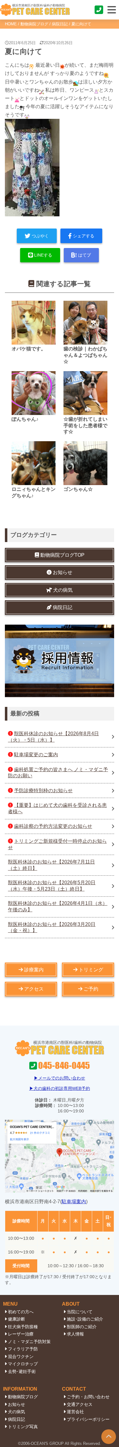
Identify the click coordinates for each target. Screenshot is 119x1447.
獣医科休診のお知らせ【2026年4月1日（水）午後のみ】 (57, 906)
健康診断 (16, 1319)
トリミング (91, 969)
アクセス (34, 988)
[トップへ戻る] (108, 1436)
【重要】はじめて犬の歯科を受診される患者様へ (57, 808)
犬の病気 (16, 1411)
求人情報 (75, 1334)
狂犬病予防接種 (23, 1326)
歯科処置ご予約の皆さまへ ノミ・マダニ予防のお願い (58, 772)
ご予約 (91, 988)
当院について (79, 1311)
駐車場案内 (74, 1201)
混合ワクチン (21, 1356)
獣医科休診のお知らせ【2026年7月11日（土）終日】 (51, 865)
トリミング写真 (23, 1426)
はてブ (84, 255)
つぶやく (40, 235)
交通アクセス (79, 1404)
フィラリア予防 (23, 1348)
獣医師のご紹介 (82, 1326)
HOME (11, 24)
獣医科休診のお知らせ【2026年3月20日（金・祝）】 (52, 927)
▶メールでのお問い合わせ (59, 1078)
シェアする (83, 235)
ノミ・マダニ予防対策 (29, 1341)
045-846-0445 (99, 10)
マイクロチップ (23, 1363)
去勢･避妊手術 (22, 1371)
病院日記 (60, 24)
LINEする (43, 255)
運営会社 (75, 1411)
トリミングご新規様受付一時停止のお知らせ (57, 844)
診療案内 (34, 969)
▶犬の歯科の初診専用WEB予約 (59, 1088)
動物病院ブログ (34, 24)
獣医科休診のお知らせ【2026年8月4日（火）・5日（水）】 (53, 737)
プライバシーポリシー (88, 1419)
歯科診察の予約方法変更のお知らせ (53, 826)
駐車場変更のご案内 (36, 754)
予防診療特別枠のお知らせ (43, 790)
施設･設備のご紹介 (85, 1319)
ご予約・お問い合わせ (88, 1396)
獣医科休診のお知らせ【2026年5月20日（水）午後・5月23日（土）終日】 (52, 886)
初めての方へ (21, 1311)
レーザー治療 (21, 1334)
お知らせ (16, 1404)
